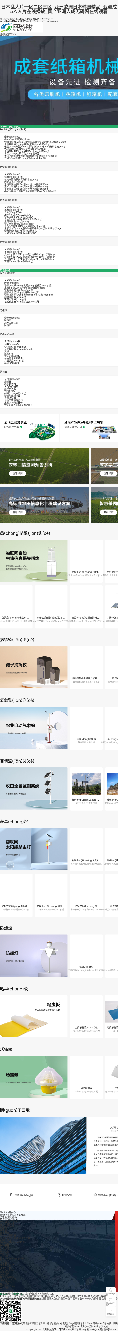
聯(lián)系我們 (7, 1290)
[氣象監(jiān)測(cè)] (33, 728)
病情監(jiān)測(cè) (9, 166)
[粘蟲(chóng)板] (33, 1016)
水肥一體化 (6, 1240)
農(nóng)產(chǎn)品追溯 (12, 1242)
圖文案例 (4, 1263)
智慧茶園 (4, 1246)
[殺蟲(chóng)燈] (33, 849)
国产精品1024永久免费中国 (87, 1298)
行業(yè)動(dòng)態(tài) (12, 1258)
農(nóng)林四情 (8, 1235)
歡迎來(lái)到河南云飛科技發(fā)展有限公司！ (28, 19)
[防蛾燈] (33, 956)
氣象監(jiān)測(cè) (9, 199)
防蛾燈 (3, 310)
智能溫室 (4, 1244)
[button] (111, 1302)
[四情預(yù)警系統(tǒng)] (44, 466)
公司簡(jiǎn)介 (7, 1281)
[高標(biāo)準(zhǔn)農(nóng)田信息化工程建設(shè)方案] (44, 505)
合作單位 (4, 1288)
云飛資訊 (4, 1256)
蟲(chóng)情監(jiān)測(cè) (13, 129)
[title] (33, 561)
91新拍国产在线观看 (35, 1298)
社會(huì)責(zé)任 (9, 1286)
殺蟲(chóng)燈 (7, 272)
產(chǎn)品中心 (8, 34)
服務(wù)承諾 (7, 1269)
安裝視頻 (4, 1274)
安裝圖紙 (4, 1272)
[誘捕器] (33, 1077)
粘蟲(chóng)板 (7, 334)
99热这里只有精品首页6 (12, 1298)
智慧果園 (4, 1249)
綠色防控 (5, 270)
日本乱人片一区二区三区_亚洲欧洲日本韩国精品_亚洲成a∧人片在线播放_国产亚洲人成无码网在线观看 (59, 9)
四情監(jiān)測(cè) (10, 127)
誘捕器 (3, 371)
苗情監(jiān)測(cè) (9, 241)
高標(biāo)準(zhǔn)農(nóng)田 (15, 1237)
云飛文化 (4, 1283)
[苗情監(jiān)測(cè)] (33, 789)
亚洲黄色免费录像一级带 (59, 1298)
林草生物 (4, 1251)
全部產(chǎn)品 (12, 136)
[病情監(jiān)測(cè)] (33, 667)
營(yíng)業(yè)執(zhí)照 (90, 1329)
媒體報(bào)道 (7, 1265)
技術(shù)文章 (7, 1276)
